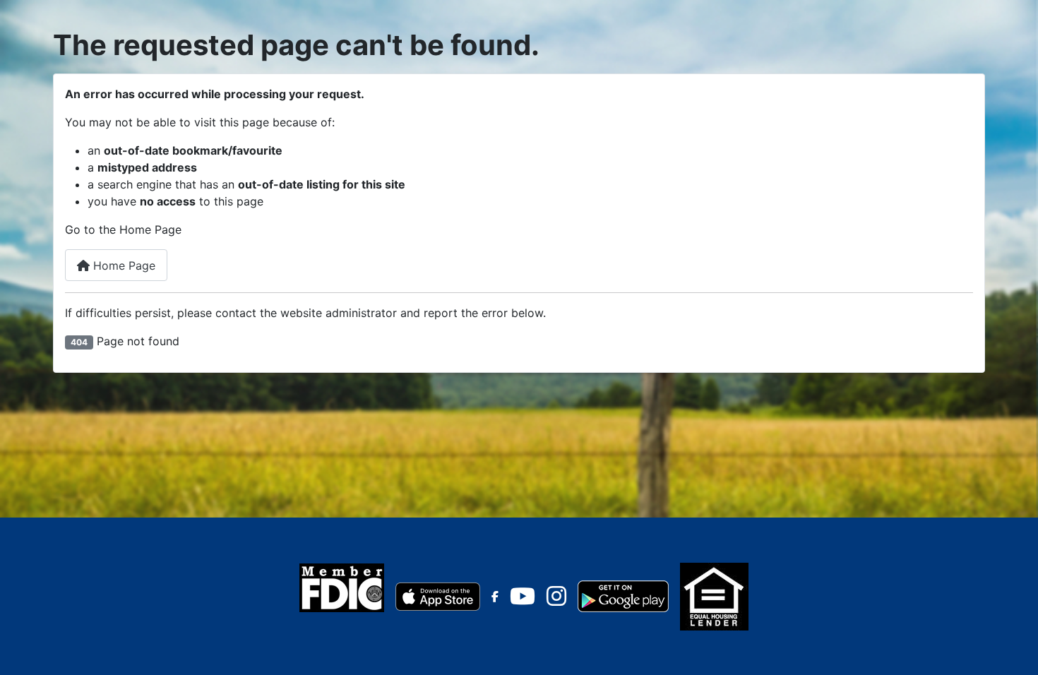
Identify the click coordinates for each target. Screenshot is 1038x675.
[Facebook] (495, 597)
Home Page (122, 265)
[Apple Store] (437, 595)
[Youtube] (522, 600)
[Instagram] (556, 600)
